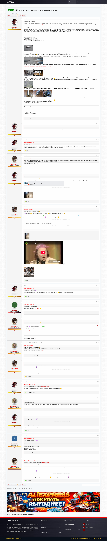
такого (38, 308)
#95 (98, 206)
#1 (98, 18)
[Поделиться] (97, 19)
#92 (98, 139)
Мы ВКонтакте (88, 524)
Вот (34, 351)
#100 (98, 360)
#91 (98, 123)
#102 (98, 397)
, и (32, 452)
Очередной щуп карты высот (30, 112)
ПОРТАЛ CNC (64, 1)
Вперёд (23, 15)
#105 (98, 457)
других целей (40, 24)
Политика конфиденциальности (85, 538)
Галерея (79, 1)
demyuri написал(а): (28, 158)
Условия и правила (74, 538)
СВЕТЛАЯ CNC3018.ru (11, 538)
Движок (42, 350)
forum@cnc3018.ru (89, 527)
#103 (98, 414)
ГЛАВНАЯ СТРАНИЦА (89, 530)
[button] (67, 2)
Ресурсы (87, 1)
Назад (9, 15)
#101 (98, 381)
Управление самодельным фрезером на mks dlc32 (34, 108)
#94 (98, 172)
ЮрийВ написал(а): (28, 320)
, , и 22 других (36, 118)
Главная (97, 538)
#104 (98, 435)
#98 (98, 317)
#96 (98, 285)
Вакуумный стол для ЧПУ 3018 (31, 113)
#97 (98, 301)
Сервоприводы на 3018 (29, 109)
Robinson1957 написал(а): (29, 363)
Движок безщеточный (45, 364)
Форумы (72, 1)
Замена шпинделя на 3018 (30, 111)
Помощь (93, 538)
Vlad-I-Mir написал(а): (28, 126)
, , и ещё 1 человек (34, 355)
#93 (98, 155)
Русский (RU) (19, 538)
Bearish (60, 532)
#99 (98, 342)
